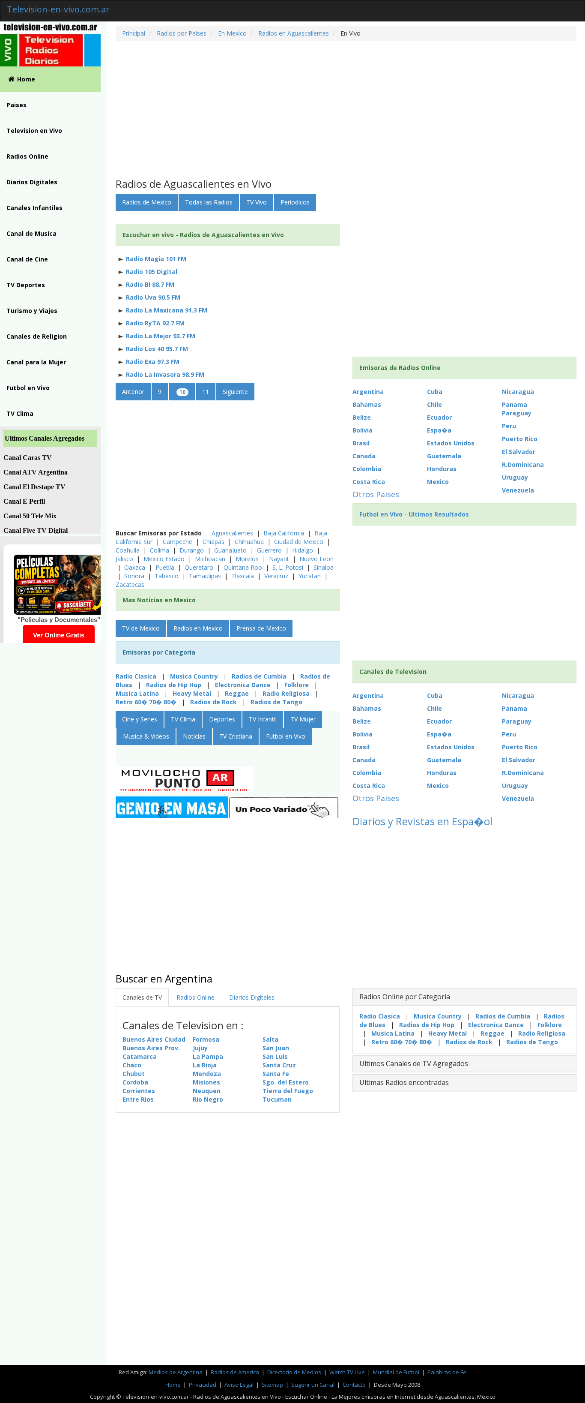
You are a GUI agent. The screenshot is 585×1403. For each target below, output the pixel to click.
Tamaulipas (206, 576)
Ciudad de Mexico (299, 542)
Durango (192, 550)
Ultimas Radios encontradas (404, 1082)
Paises (16, 105)
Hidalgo (303, 550)
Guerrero (270, 550)
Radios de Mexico (146, 202)
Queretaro (200, 567)
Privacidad (202, 1384)
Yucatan (309, 576)
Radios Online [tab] (195, 997)
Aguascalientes (233, 533)
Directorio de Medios (294, 1372)
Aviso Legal (239, 1384)
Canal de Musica (31, 233)
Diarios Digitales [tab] (252, 997)
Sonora (135, 576)
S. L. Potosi (288, 567)
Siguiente (235, 392)
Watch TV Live (347, 1372)
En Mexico (231, 33)
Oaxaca (135, 567)
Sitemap (272, 1384)
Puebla (164, 567)
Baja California (284, 533)
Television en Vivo (34, 130)
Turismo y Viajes (31, 310)
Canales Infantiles (34, 208)
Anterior (133, 392)
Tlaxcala (242, 576)
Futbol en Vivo (28, 388)
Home (26, 79)
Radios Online (27, 156)
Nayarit (280, 559)
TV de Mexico (141, 628)
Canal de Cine (27, 259)
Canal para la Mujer (36, 362)
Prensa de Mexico (261, 628)
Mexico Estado (164, 559)
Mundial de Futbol (396, 1372)
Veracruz (276, 576)
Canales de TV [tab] (142, 997)
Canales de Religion (36, 336)
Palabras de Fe (446, 1372)
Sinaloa (323, 567)
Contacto (354, 1384)
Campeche (178, 542)
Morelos (248, 559)
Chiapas (213, 542)
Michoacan (211, 559)
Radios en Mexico (198, 628)
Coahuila (128, 550)
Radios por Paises (180, 33)
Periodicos (295, 202)
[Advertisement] (346, 110)
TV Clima (19, 413)
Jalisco (125, 559)
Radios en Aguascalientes (293, 33)
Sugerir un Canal (312, 1384)
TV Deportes (25, 285)
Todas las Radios (209, 202)
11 (205, 392)
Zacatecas (130, 584)
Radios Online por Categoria (404, 996)
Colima (160, 550)
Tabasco (167, 576)
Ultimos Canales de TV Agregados (413, 1063)
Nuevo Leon (316, 559)
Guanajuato (231, 550)
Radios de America (235, 1372)
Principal (133, 33)
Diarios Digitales (31, 182)
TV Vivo (256, 202)
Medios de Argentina (176, 1372)
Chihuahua (250, 542)
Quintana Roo (244, 567)
